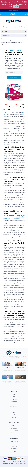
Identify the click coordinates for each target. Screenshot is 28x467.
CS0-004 (25, 13)
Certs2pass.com (6, 463)
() (23, 26)
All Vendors (14, 399)
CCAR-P (9, 13)
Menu (5, 31)
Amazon (14, 412)
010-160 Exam (14, 433)
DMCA (14, 451)
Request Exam (14, 77)
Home (2, 40)
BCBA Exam (14, 425)
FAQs (14, 396)
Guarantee (14, 443)
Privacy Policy (14, 446)
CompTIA (14, 417)
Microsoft (14, 410)
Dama (8, 40)
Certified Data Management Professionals (11, 42)
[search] (25, 35)
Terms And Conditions (14, 441)
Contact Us (14, 401)
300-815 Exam (14, 430)
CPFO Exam (14, 428)
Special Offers (14, 448)
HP (14, 415)
